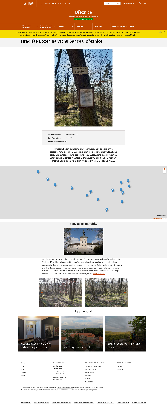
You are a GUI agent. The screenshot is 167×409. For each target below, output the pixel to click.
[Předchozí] (42, 292)
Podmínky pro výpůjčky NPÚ (105, 403)
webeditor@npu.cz (123, 403)
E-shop (60, 3)
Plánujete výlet (127, 3)
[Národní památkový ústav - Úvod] (29, 3)
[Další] (125, 292)
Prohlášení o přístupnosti (41, 403)
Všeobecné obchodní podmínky (84, 403)
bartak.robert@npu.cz (59, 377)
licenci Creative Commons (65, 388)
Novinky (47, 3)
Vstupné (87, 378)
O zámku (119, 366)
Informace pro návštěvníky (93, 366)
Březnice (83, 12)
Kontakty (23, 375)
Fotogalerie (120, 369)
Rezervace (88, 375)
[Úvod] (41, 3)
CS (144, 3)
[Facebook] (137, 3)
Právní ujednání (26, 403)
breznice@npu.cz (58, 379)
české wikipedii (99, 273)
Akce (54, 3)
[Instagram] (140, 3)
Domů (23, 363)
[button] (38, 172)
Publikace (24, 372)
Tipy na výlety (89, 381)
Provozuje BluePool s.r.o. (139, 403)
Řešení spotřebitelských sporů (61, 403)
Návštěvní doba (89, 372)
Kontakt (68, 3)
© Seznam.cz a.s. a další (159, 218)
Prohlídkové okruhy (90, 369)
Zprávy (23, 369)
